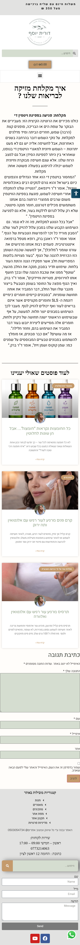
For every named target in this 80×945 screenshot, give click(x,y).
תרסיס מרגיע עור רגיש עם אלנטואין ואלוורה (40, 614)
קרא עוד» (40, 459)
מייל (76, 888)
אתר (77, 748)
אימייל (75, 733)
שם (77, 718)
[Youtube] (35, 938)
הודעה (74, 901)
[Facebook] (45, 938)
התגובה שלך (71, 671)
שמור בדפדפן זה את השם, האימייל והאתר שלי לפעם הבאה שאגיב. (44, 769)
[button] (40, 75)
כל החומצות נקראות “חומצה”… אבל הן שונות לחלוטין (40, 431)
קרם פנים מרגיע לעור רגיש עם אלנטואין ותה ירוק (40, 522)
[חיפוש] (7, 865)
